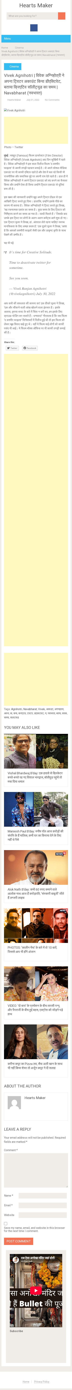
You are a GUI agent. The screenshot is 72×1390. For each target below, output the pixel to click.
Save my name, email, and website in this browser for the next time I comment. (34, 1229)
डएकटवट (39, 713)
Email (8, 1205)
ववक (64, 713)
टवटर (30, 713)
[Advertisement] (36, 130)
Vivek (41, 709)
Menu (7, 38)
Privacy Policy (41, 1381)
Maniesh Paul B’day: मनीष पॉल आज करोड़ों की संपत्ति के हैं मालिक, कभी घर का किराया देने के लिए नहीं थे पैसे (35, 835)
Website (9, 1215)
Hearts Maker (36, 5)
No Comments (52, 100)
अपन (6, 713)
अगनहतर (59, 709)
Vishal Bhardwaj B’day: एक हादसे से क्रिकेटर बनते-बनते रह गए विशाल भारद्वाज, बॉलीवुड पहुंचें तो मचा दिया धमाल (35, 777)
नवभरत (51, 713)
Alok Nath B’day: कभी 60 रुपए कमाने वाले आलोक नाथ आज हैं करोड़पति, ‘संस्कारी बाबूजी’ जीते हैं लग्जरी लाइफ (36, 894)
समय (6, 717)
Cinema (19, 47)
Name (8, 1195)
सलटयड (14, 717)
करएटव (22, 713)
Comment (11, 1150)
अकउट (49, 709)
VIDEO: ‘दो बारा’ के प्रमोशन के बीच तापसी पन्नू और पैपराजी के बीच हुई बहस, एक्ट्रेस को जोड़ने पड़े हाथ (35, 1010)
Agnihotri (16, 709)
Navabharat (30, 709)
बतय (58, 713)
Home (4, 47)
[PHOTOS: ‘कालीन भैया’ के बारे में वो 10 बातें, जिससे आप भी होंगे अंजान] (36, 925)
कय (15, 713)
